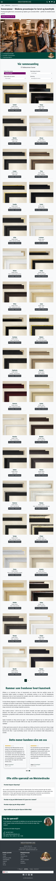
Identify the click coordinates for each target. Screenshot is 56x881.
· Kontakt (4, 854)
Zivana (41, 635)
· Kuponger (22, 861)
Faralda (15, 204)
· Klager (4, 863)
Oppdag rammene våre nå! (8, 16)
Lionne (14, 171)
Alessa (41, 138)
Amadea (41, 569)
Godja (41, 270)
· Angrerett (4, 861)
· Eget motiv (22, 854)
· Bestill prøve (23, 863)
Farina (14, 569)
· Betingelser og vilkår (6, 858)
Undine (15, 470)
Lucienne (41, 237)
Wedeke (41, 436)
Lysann (41, 403)
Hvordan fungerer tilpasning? (12, 785)
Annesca (14, 403)
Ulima (14, 304)
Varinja (14, 536)
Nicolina (14, 436)
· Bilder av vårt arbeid (24, 859)
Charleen (14, 503)
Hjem (2, 5)
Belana (14, 270)
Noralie (15, 669)
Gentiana (14, 337)
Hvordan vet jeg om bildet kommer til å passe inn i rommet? (20, 799)
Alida (14, 237)
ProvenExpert (10, 764)
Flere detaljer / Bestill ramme (15, 110)
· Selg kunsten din (23, 856)
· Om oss (4, 864)
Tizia (41, 171)
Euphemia (14, 370)
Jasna (41, 304)
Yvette (41, 204)
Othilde (15, 602)
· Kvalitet (22, 858)
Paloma (41, 503)
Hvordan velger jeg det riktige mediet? (14, 804)
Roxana (41, 669)
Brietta (14, 138)
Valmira (41, 337)
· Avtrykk (4, 856)
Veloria (41, 470)
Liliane (41, 536)
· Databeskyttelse (5, 859)
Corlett (15, 105)
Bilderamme (7, 5)
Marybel (41, 370)
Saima (41, 602)
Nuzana (15, 635)
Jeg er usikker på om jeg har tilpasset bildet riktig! (18, 809)
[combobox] (28, 872)
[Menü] (1, 1)
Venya (41, 105)
